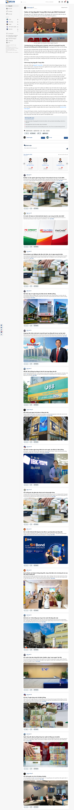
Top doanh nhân (27, 154)
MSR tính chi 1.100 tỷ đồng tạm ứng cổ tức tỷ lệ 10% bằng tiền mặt (40, 618)
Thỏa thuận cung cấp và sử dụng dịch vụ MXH (13, 36)
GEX (41, 130)
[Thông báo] (64, 1)
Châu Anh (28, 446)
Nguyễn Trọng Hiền (38, 65)
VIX (35, 778)
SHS (43, 533)
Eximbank (47, 130)
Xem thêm (60, 180)
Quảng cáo (10, 40)
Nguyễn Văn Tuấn (36, 130)
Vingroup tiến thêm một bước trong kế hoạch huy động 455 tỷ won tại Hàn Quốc (44, 333)
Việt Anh (28, 174)
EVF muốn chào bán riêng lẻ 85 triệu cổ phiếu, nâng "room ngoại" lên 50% (42, 657)
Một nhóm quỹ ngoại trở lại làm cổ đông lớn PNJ (35, 412)
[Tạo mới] (62, 1)
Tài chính (10, 29)
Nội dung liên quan (29, 118)
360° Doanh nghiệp (12, 26)
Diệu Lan (28, 529)
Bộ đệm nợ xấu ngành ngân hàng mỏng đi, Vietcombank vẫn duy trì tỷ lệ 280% (43, 177)
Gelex (44, 130)
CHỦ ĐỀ (7, 17)
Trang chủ (10, 5)
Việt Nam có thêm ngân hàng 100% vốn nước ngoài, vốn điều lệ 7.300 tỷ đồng (43, 449)
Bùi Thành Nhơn (30, 165)
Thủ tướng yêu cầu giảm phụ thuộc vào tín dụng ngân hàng (39, 492)
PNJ (47, 415)
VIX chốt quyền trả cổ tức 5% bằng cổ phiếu (34, 776)
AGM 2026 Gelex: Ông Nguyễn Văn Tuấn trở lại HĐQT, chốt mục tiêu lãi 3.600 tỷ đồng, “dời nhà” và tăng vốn (45, 121)
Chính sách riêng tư (12, 38)
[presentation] (24, 163)
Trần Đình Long (45, 165)
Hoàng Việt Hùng (60, 165)
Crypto (10, 24)
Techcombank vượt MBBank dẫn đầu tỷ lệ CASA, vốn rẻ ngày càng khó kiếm (43, 254)
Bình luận (10, 14)
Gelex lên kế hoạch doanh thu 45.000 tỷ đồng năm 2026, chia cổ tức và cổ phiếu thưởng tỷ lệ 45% (45, 126)
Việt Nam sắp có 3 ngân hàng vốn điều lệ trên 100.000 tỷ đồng (39, 293)
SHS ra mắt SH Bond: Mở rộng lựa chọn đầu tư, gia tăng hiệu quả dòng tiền (43, 532)
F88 (27, 374)
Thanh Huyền (30, 7)
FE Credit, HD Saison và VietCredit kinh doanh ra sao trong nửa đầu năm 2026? (43, 216)
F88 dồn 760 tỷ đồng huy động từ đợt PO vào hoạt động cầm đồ (39, 371)
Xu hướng (10, 11)
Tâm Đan (28, 368)
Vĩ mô (50, 137)
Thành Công (29, 409)
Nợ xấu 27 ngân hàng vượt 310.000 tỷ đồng (34, 697)
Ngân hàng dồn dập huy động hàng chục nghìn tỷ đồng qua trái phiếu (41, 737)
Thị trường (11, 21)
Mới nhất (10, 8)
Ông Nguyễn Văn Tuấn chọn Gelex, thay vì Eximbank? (36, 124)
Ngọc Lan (28, 213)
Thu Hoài (28, 251)
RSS (9, 42)
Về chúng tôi (10, 33)
